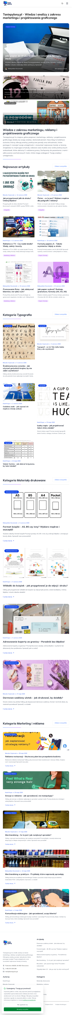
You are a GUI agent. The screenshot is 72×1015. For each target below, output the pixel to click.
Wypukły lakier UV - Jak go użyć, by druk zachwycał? (53, 969)
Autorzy (6, 977)
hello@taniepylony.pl (11, 971)
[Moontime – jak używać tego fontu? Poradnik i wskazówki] (36, 87)
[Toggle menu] (67, 3)
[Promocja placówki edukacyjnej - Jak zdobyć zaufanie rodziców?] (36, 112)
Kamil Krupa (6, 240)
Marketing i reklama (10, 103)
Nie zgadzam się (22, 1005)
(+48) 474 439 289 (10, 968)
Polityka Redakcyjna (60, 1004)
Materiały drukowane (11, 492)
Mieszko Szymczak (8, 195)
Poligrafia (6, 210)
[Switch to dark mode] (62, 3)
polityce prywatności (29, 1000)
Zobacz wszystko (61, 166)
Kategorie (41, 977)
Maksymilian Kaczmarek (10, 286)
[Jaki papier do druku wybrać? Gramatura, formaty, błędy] (36, 47)
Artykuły (40, 939)
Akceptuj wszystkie (22, 1009)
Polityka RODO (49, 1004)
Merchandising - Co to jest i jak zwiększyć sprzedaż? (53, 960)
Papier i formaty (10, 26)
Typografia (8, 78)
